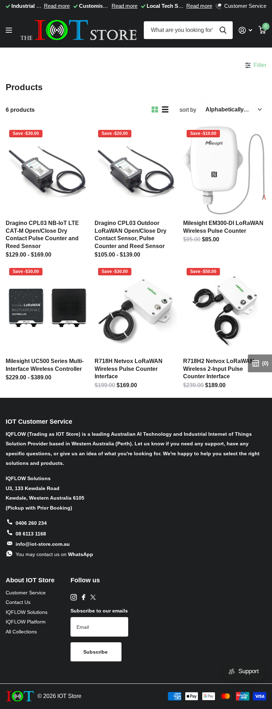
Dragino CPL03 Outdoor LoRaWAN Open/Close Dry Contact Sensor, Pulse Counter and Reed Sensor (130, 234)
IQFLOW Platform (26, 622)
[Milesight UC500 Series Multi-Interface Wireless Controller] (47, 308)
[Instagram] (73, 597)
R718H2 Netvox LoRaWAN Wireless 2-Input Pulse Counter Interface (218, 368)
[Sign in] (245, 30)
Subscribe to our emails (99, 611)
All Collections (21, 631)
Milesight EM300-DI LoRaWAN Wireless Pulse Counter (223, 227)
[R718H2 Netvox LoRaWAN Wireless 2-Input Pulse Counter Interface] (224, 308)
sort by (188, 109)
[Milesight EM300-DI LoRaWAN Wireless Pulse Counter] (224, 170)
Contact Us (18, 602)
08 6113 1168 (31, 534)
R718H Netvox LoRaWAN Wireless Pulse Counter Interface (129, 368)
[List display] (165, 109)
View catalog (10, 30)
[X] (93, 597)
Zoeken (223, 30)
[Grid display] (155, 109)
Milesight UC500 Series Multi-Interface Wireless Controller (45, 365)
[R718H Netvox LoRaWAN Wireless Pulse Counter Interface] (136, 308)
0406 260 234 (31, 523)
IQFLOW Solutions (26, 612)
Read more (57, 6)
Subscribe (96, 652)
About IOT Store (30, 580)
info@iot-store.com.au (43, 544)
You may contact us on (54, 554)
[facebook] (83, 597)
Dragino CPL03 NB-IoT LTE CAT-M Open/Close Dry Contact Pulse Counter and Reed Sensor (42, 234)
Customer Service (26, 592)
